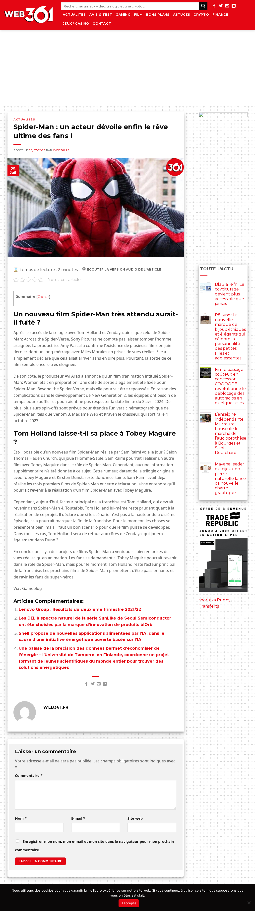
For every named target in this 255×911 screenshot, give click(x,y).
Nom (21, 818)
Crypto (201, 14)
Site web (135, 818)
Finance (220, 14)
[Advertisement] (127, 67)
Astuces (181, 14)
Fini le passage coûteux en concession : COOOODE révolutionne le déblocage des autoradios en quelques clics (230, 386)
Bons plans (158, 14)
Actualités (74, 14)
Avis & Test (100, 14)
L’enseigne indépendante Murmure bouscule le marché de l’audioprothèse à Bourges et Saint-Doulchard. (230, 433)
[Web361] (29, 15)
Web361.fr (61, 150)
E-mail (78, 818)
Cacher (43, 296)
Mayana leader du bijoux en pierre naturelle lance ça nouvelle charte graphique (230, 478)
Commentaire (29, 775)
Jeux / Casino (76, 23)
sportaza (207, 600)
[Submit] (203, 6)
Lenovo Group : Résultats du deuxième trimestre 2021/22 (80, 609)
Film (138, 14)
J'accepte (128, 903)
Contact (102, 23)
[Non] (248, 904)
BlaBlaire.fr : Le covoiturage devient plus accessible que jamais (229, 294)
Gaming (123, 14)
